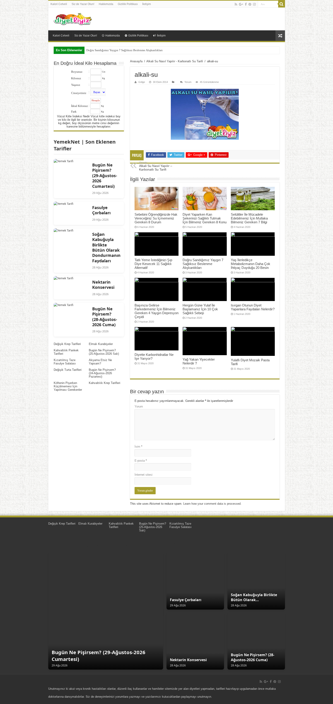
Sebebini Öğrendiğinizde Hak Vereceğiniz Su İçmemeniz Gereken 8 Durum (156, 218)
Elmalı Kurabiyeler (101, 344)
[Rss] (236, 4)
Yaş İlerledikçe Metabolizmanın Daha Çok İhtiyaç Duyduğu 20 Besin (250, 264)
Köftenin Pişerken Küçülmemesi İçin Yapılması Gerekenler (68, 386)
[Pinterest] (250, 4)
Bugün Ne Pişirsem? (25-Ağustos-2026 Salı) (104, 352)
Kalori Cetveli (59, 4)
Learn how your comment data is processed (212, 503)
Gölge (141, 82)
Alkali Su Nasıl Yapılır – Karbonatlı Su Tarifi (155, 166)
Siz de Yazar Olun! (83, 4)
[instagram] (254, 4)
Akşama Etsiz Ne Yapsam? (100, 361)
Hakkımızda (106, 4)
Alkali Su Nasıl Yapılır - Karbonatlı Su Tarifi (174, 61)
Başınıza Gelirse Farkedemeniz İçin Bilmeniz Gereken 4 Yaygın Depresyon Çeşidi (157, 311)
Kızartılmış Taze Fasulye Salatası (65, 361)
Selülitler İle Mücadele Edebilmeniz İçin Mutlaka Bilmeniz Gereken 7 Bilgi (249, 218)
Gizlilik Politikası (128, 4)
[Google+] (241, 4)
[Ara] (281, 4)
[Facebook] (245, 4)
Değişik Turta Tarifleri (68, 369)
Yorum (187, 82)
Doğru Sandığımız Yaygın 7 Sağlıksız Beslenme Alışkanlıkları (124, 50)
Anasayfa (136, 61)
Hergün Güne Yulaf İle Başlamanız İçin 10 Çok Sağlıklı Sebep (200, 309)
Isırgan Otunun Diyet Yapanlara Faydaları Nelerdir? (253, 307)
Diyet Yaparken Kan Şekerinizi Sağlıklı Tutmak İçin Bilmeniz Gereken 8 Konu (205, 218)
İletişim (146, 4)
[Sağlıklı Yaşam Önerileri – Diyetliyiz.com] (73, 19)
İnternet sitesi (143, 474)
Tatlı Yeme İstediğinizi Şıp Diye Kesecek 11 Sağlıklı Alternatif (153, 264)
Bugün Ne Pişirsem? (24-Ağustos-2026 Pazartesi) (102, 373)
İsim (138, 446)
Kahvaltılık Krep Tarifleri (104, 383)
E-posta (141, 460)
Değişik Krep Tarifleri (67, 344)
